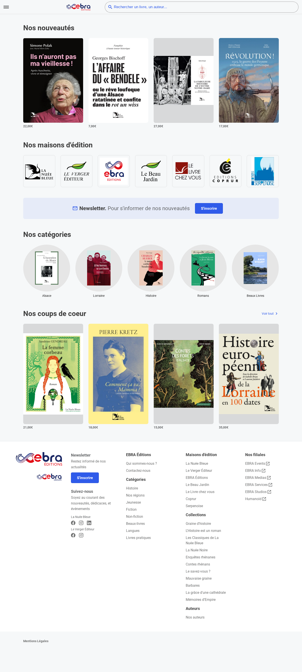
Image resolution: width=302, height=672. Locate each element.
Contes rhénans (198, 564)
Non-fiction (134, 516)
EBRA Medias (255, 478)
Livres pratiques (138, 538)
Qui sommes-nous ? (141, 463)
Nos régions (135, 495)
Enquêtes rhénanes (200, 557)
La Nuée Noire (197, 550)
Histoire (132, 488)
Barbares (193, 585)
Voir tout (268, 313)
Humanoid (253, 499)
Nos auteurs (195, 617)
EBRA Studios (256, 492)
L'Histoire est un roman (203, 531)
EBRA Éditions (197, 478)
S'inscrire (209, 208)
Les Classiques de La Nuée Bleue (202, 540)
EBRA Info (253, 470)
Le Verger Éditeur (199, 470)
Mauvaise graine (199, 578)
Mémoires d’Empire (201, 600)
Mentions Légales (35, 641)
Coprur (191, 499)
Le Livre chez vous (200, 492)
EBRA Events (255, 463)
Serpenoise (194, 506)
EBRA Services (256, 485)
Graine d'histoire (198, 524)
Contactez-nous (138, 470)
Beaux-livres (135, 524)
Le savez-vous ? (198, 571)
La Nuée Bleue (197, 463)
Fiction (131, 509)
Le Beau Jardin (197, 485)
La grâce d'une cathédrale (206, 592)
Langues (133, 531)
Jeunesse (133, 502)
